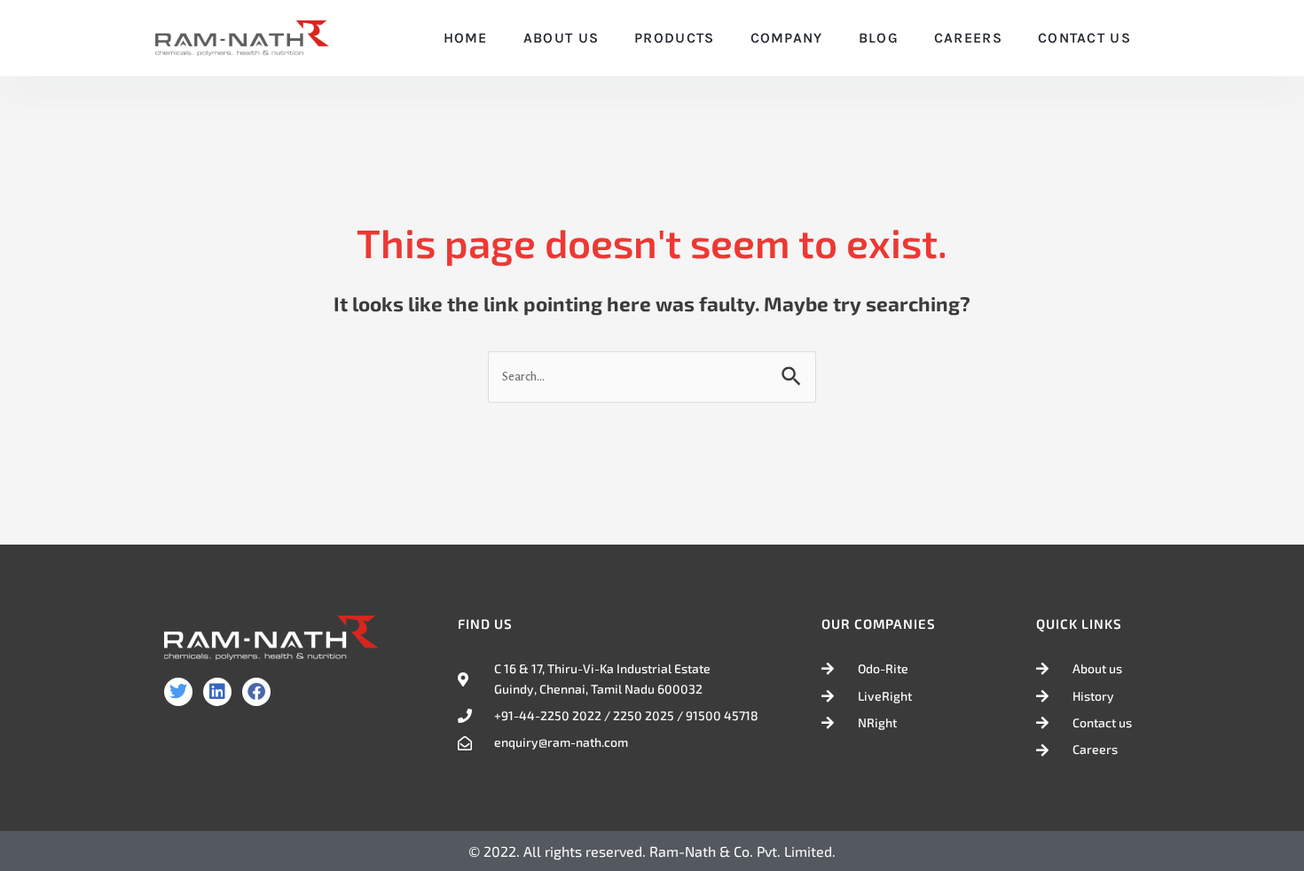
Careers (968, 37)
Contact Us (1084, 37)
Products (674, 37)
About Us (561, 37)
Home (466, 37)
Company (786, 37)
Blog (879, 37)
